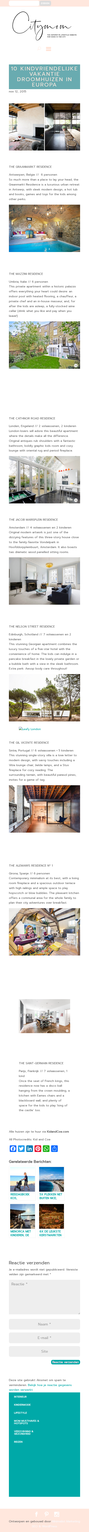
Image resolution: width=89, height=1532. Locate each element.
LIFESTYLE (20, 1413)
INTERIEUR (20, 1397)
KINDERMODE (22, 1405)
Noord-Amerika (28, 1483)
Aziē (20, 1464)
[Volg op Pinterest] (68, 12)
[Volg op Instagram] (74, 12)
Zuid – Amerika (27, 1491)
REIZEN (18, 1442)
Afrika (21, 1448)
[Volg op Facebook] (62, 12)
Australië (23, 1456)
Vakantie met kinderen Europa (32, 1474)
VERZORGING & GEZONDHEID (23, 1432)
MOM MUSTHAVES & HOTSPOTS (26, 1422)
